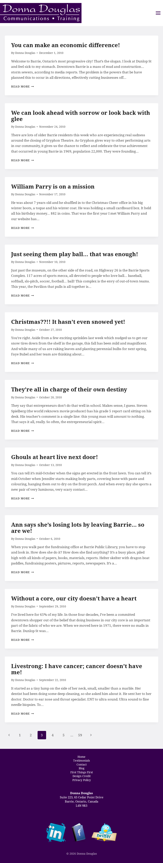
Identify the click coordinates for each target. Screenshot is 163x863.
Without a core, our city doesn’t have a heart (74, 598)
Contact (82, 764)
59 (80, 735)
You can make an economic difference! (65, 45)
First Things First (81, 772)
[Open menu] (158, 13)
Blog (81, 768)
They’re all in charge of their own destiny (69, 389)
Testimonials (81, 760)
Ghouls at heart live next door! (54, 457)
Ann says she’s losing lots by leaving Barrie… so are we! (77, 527)
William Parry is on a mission (53, 186)
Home (81, 756)
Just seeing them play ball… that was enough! (74, 254)
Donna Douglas (25, 53)
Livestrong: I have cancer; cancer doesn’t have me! (76, 669)
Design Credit (82, 776)
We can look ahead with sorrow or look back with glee (80, 116)
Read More (22, 86)
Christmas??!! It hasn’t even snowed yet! (68, 321)
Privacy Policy (81, 780)
